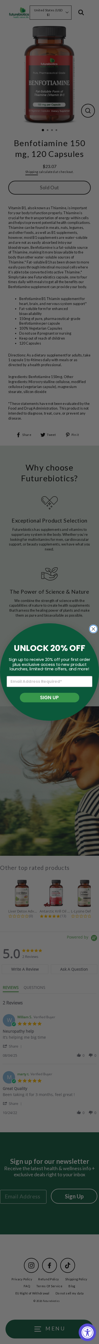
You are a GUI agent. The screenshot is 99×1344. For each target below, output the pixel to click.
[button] (49, 697)
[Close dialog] (93, 629)
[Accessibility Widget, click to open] (87, 1332)
